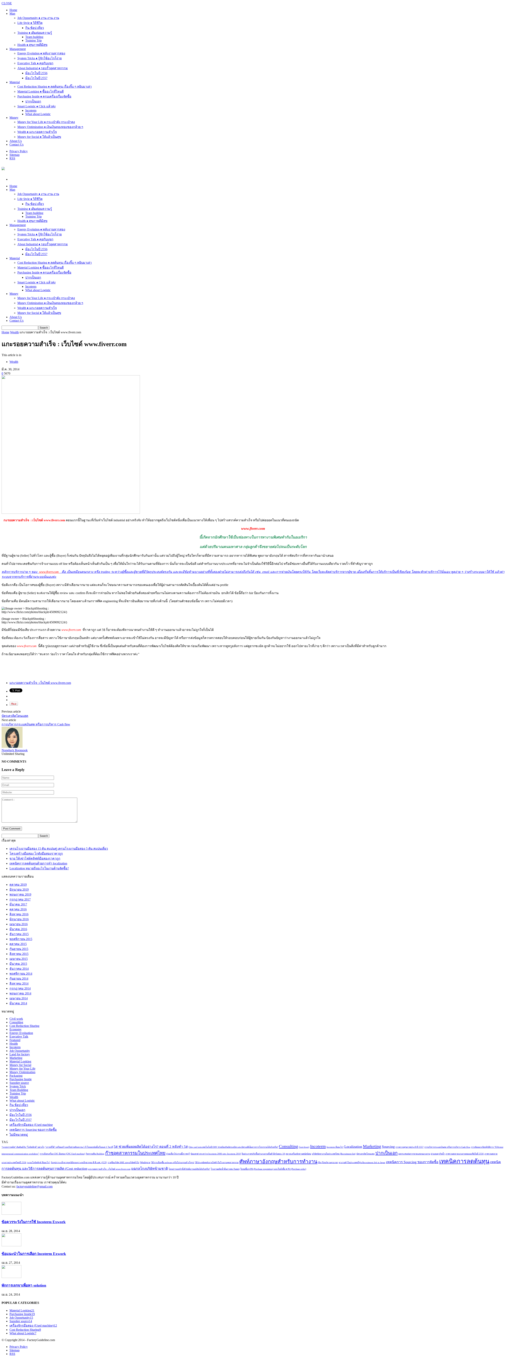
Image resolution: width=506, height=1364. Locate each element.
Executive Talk (18, 1036)
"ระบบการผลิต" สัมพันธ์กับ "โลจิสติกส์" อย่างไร (23, 1147)
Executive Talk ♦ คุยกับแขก (35, 63)
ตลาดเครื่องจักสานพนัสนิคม (298, 1154)
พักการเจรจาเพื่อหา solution (24, 1285)
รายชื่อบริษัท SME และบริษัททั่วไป (123, 1162)
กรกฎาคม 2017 (20, 899)
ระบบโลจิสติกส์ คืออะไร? (38, 1162)
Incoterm (30, 110)
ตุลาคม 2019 (18, 884)
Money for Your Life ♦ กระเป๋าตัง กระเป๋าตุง (46, 122)
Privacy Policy (18, 151)
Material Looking (20, 1061)
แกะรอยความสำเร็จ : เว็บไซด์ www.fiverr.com (40, 682)
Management (17, 49)
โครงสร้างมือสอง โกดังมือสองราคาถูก (36, 853)
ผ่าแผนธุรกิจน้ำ (438, 1154)
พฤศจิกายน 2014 (20, 973)
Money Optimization (22, 1072)
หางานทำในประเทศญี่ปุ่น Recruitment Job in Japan (362, 1162)
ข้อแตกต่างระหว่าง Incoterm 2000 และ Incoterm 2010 (216, 1154)
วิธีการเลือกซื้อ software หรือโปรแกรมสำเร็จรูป (172, 1162)
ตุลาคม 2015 (18, 944)
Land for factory (19, 1054)
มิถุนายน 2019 (19, 889)
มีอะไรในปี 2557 (36, 78)
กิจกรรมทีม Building (95, 1154)
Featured (14, 1040)
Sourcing (388, 1147)
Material (14, 82)
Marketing (15, 1058)
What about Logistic (38, 114)
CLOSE (7, 3)
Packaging (16, 1075)
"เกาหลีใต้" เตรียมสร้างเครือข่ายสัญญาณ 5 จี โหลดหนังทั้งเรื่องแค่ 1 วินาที (79, 1147)
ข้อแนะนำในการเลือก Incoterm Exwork (34, 1254)
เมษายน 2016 (18, 924)
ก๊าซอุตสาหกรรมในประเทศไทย (135, 1153)
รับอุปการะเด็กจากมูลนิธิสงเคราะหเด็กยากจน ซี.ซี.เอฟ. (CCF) (79, 1162)
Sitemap (14, 154)
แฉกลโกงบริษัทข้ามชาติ (149, 1169)
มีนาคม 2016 (18, 929)
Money (13, 117)
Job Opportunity (19, 1050)
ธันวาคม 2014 (19, 968)
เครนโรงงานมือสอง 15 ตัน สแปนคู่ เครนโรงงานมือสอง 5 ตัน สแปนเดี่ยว (58, 848)
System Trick (17, 1086)
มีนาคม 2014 (18, 1003)
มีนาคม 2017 (18, 904)
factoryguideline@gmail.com (34, 1186)
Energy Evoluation (21, 1033)
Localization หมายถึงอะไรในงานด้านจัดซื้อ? (39, 868)
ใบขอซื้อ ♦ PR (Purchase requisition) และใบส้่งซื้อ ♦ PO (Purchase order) (273, 1169)
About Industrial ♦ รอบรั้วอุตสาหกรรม (42, 68)
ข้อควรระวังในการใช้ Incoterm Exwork (34, 1222)
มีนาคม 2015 (18, 963)
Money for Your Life (22, 1068)
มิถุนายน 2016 (19, 919)
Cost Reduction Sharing (24, 1026)
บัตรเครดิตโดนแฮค (15, 716)
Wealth (14, 332)
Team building (34, 37)
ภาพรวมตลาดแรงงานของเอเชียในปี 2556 (465, 1154)
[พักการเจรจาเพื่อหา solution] (11, 1277)
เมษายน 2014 (18, 998)
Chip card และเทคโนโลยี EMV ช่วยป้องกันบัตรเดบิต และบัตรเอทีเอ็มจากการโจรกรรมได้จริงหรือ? (233, 1147)
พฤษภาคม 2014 (20, 993)
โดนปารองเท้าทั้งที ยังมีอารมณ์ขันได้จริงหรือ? (189, 1169)
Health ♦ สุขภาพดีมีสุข (32, 44)
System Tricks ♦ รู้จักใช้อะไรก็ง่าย (39, 58)
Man (12, 13)
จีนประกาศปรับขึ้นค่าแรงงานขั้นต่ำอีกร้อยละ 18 (263, 1154)
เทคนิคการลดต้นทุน (464, 1161)
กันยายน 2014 (18, 978)
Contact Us (16, 144)
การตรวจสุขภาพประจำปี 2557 (410, 1147)
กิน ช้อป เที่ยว (34, 27)
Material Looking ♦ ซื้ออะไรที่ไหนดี (40, 91)
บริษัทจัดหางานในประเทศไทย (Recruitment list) (334, 1154)
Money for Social (20, 1065)
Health (13, 1043)
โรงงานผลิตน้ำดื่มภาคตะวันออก (225, 1169)
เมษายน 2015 (18, 958)
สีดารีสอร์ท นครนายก (328, 1162)
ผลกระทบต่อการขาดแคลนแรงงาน (414, 1154)
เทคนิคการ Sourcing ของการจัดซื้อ (33, 1129)
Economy (15, 1029)
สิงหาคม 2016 (18, 914)
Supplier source (19, 1082)
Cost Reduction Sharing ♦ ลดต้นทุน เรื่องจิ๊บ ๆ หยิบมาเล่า (54, 86)
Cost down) (304, 1147)
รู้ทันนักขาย (145, 1162)
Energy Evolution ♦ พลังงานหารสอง (41, 53)
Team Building (18, 1090)
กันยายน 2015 (18, 949)
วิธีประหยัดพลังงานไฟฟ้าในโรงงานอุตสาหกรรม (217, 1162)
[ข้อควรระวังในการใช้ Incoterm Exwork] (11, 1213)
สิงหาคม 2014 (18, 983)
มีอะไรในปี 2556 (36, 73)
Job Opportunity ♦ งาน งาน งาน (38, 18)
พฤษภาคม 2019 (20, 894)
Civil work (16, 1018)
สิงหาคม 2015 (18, 953)
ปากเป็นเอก (33, 101)
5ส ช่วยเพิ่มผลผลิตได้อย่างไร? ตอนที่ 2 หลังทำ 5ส (151, 1147)
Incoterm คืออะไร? (335, 1147)
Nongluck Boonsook (15, 750)
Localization (353, 1147)
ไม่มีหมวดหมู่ (18, 1134)
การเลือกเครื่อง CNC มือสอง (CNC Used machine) (62, 1154)
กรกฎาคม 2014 (20, 988)
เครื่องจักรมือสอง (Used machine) (33, 1325)
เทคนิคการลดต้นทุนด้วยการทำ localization (38, 863)
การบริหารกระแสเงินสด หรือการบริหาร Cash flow (36, 724)
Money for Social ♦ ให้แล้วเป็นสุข (39, 136)
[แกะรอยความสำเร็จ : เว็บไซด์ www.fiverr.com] (71, 512)
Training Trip (33, 40)
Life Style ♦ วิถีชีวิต (29, 23)
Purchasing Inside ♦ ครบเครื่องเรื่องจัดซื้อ (44, 96)
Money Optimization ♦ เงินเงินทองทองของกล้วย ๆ (50, 127)
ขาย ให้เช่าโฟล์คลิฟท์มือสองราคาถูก (34, 858)
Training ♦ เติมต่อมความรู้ (34, 32)
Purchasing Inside (20, 1079)
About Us (15, 141)
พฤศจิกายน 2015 (20, 939)
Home (5, 332)
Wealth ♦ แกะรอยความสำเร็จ (37, 132)
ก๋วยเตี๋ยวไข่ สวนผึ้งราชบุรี (178, 1154)
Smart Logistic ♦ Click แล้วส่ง (36, 106)
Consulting (16, 1022)
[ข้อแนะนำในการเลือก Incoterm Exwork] (11, 1245)
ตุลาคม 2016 (18, 909)
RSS (12, 158)
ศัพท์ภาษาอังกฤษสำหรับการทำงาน (278, 1161)
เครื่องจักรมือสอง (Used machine (31, 1124)
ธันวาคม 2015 (19, 934)
